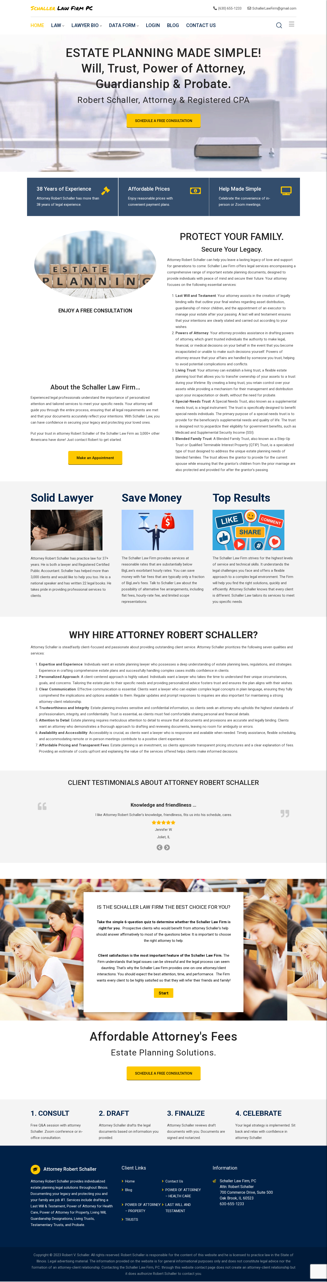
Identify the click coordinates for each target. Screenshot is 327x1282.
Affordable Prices (149, 189)
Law (56, 25)
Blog (173, 25)
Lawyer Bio (85, 25)
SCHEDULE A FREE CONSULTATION (163, 121)
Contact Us (201, 25)
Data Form (122, 25)
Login (153, 25)
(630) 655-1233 (230, 8)
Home (37, 25)
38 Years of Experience (64, 189)
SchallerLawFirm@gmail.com (274, 8)
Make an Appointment (95, 458)
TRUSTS (131, 1219)
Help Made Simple (240, 189)
